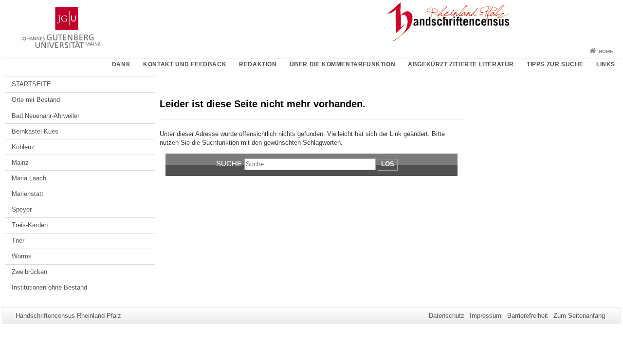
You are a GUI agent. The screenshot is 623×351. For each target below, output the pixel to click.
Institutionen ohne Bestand (49, 287)
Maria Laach (29, 178)
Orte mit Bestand (36, 99)
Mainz (20, 162)
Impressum (485, 315)
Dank (121, 64)
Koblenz (23, 147)
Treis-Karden (30, 225)
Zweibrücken (29, 271)
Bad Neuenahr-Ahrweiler (45, 115)
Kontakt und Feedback (184, 64)
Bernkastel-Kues (35, 131)
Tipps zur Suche (555, 64)
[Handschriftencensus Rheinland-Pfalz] (311, 22)
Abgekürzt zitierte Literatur (461, 64)
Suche (229, 163)
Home (606, 51)
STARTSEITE (31, 84)
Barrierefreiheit (527, 315)
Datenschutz (446, 315)
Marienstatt (27, 193)
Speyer (22, 209)
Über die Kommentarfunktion (343, 64)
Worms (22, 256)
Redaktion (257, 64)
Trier (18, 240)
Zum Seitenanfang (579, 315)
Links (605, 64)
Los (387, 164)
